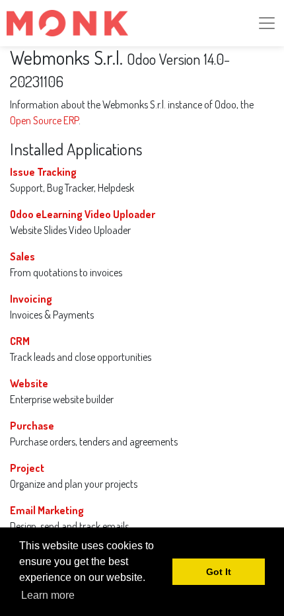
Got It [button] (218, 571)
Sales (22, 256)
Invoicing (31, 298)
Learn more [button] (48, 595)
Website (29, 383)
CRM (20, 341)
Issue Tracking (43, 171)
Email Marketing (47, 510)
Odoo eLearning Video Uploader (82, 214)
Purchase (32, 425)
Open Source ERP (44, 120)
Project (27, 468)
